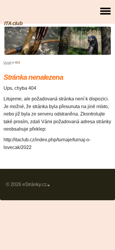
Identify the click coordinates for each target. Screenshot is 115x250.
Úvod (7, 62)
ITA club (13, 23)
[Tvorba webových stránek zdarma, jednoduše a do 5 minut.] (49, 185)
